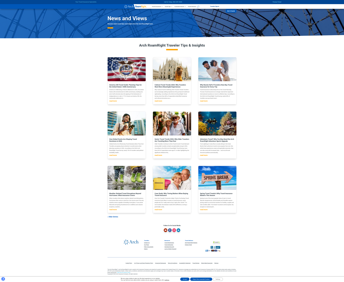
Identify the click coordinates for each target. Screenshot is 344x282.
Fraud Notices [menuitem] (196, 263)
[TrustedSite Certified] (216, 242)
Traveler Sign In (214, 6)
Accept (185, 279)
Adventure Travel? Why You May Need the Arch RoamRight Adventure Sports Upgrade (217, 140)
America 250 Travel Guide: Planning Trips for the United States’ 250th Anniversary (125, 86)
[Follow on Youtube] (165, 230)
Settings (218, 279)
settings (167, 280)
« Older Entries (113, 217)
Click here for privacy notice (123, 272)
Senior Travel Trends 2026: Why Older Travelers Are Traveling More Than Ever (172, 140)
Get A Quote (231, 11)
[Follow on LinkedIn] (178, 230)
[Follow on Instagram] (174, 230)
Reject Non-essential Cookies (201, 279)
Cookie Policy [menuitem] (129, 263)
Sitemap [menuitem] (216, 263)
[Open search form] (198, 6)
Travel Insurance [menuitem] (156, 6)
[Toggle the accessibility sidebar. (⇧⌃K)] (3, 279)
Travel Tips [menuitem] (168, 6)
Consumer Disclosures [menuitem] (160, 263)
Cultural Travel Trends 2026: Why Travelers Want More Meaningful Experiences (170, 86)
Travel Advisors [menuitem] (192, 6)
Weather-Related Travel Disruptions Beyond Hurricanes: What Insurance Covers (125, 194)
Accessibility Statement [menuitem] (185, 263)
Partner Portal (277, 2)
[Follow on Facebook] (170, 230)
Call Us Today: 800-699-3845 (173, 2)
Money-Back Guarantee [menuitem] (206, 263)
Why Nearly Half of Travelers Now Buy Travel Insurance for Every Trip (216, 86)
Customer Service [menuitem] (179, 6)
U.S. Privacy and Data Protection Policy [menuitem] (143, 263)
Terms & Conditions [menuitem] (172, 263)
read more (113, 101)
